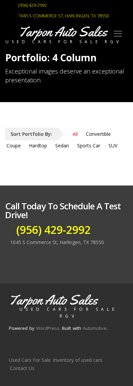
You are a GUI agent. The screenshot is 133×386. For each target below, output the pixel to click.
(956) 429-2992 (32, 5)
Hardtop (38, 145)
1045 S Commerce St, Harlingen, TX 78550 (63, 16)
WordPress (47, 328)
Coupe (13, 145)
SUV (112, 145)
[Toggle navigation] (118, 34)
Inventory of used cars (77, 360)
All (75, 134)
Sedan (62, 145)
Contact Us (22, 368)
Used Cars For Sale (30, 360)
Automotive (94, 328)
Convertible (98, 134)
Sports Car (88, 145)
